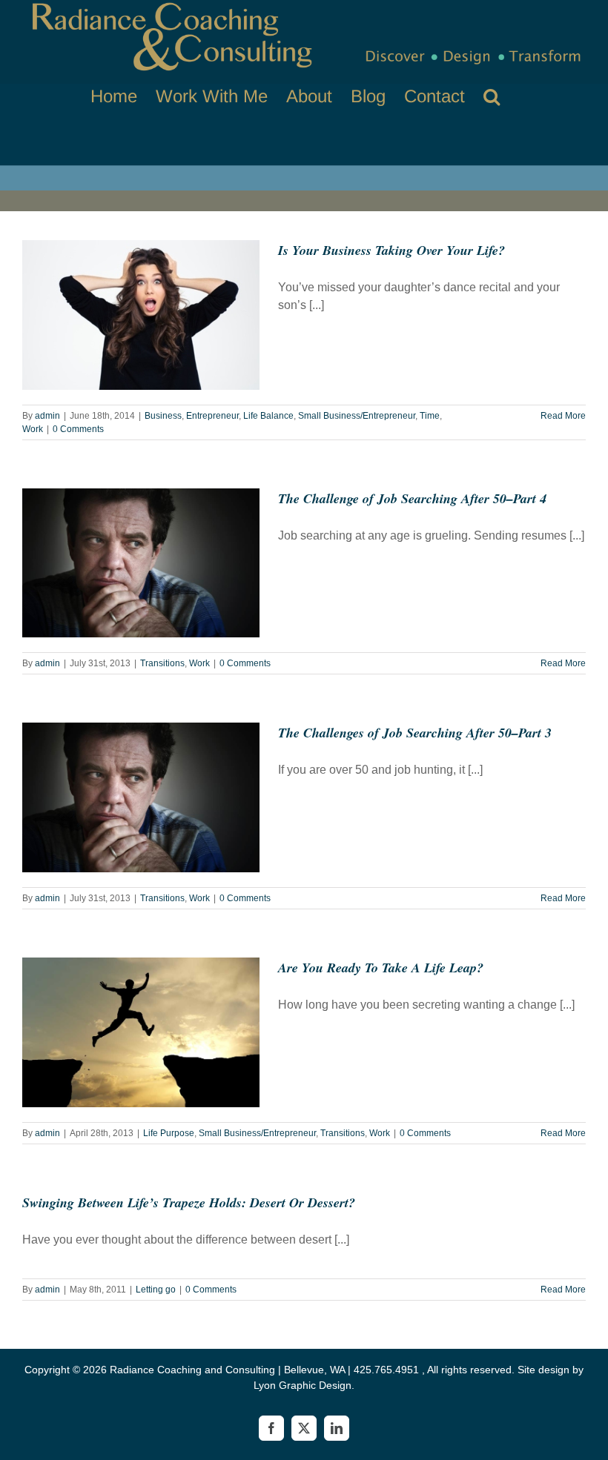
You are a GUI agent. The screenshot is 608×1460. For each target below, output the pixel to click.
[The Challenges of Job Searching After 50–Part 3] (141, 797)
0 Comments (78, 429)
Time (430, 416)
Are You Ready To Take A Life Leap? (380, 967)
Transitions (162, 663)
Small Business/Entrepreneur (356, 416)
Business (163, 416)
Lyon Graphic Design (302, 1385)
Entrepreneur (212, 416)
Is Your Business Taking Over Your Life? (391, 250)
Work (32, 429)
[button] (491, 97)
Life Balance (268, 416)
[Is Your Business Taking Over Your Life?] (141, 315)
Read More (563, 416)
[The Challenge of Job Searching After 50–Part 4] (141, 563)
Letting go (156, 1289)
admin (47, 416)
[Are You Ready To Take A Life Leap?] (141, 1032)
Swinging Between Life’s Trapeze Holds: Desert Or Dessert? (188, 1202)
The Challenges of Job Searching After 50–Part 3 (415, 732)
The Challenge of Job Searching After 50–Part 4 (412, 498)
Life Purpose (168, 1133)
